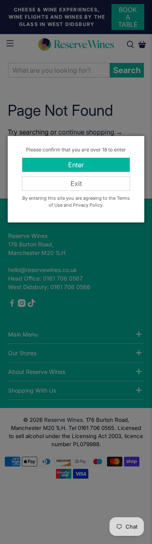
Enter (76, 165)
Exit (76, 183)
